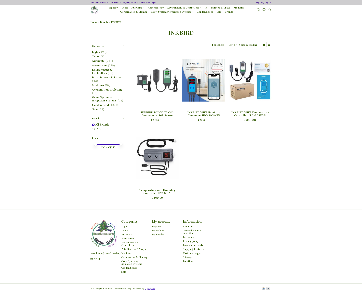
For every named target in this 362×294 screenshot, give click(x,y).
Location (188, 261)
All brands (102, 124)
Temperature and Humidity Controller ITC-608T (157, 191)
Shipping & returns (193, 249)
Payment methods (193, 245)
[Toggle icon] (259, 9)
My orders (158, 230)
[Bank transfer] (268, 288)
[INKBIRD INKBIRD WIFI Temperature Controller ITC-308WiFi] (250, 80)
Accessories (99, 65)
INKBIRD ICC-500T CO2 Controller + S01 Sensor (157, 114)
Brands (229, 11)
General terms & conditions (192, 232)
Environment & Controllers (102, 71)
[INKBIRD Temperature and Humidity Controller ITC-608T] (157, 158)
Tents (124, 7)
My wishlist (158, 234)
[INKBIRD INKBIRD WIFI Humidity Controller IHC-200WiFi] (203, 80)
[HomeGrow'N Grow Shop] (94, 10)
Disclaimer (189, 237)
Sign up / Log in (263, 2)
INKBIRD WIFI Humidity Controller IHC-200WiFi (203, 114)
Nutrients (98, 60)
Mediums (239, 7)
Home (93, 22)
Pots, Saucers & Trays (217, 7)
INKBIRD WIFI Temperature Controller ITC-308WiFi (250, 114)
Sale (218, 11)
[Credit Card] (263, 288)
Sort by (233, 44)
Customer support (193, 253)
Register (156, 226)
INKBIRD (101, 128)
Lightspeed (150, 289)
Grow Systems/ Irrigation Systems (104, 99)
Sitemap (187, 257)
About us (188, 226)
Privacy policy (191, 241)
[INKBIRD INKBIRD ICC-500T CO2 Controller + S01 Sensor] (157, 80)
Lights (96, 52)
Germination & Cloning (133, 11)
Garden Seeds (205, 11)
